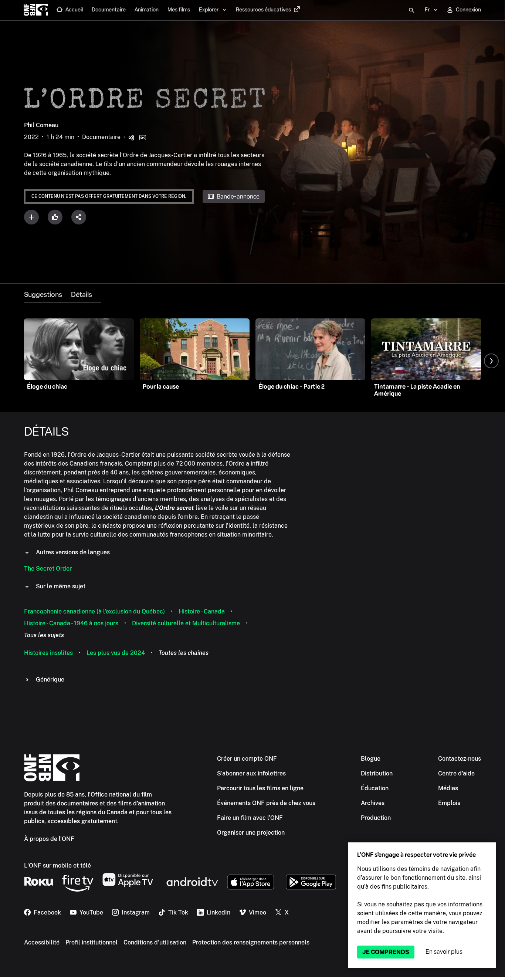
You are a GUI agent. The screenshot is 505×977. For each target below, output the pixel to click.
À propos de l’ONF (49, 838)
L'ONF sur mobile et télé (57, 865)
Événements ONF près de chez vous (266, 803)
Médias (448, 788)
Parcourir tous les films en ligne (260, 788)
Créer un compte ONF (247, 758)
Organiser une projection (251, 832)
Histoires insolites (48, 652)
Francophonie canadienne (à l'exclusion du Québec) (94, 611)
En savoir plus (444, 951)
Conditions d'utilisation (154, 942)
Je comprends (385, 952)
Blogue (370, 758)
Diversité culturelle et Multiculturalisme (186, 623)
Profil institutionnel (91, 942)
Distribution (377, 773)
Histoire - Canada (202, 611)
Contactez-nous (459, 758)
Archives (372, 803)
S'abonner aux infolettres (251, 773)
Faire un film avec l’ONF (250, 817)
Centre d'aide (456, 773)
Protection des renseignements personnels (250, 942)
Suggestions (43, 295)
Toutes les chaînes (184, 652)
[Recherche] (411, 10)
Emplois (449, 803)
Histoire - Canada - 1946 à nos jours (71, 623)
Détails (81, 295)
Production (376, 817)
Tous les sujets (44, 635)
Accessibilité (42, 942)
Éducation (375, 788)
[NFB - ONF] (36, 10)
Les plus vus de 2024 (116, 652)
